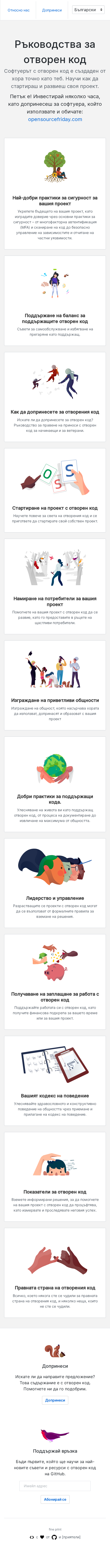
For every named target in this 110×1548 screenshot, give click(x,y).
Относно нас (19, 10)
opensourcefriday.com (55, 119)
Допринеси (52, 10)
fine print (55, 1529)
